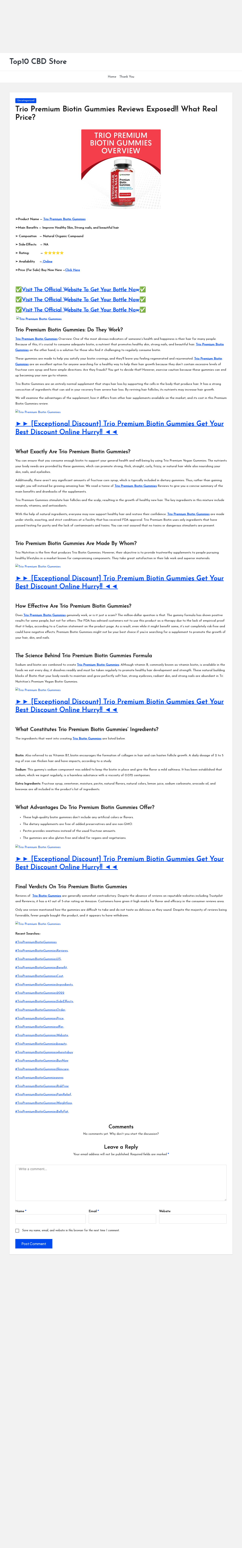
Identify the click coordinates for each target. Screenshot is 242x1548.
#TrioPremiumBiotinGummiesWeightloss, (43, 1103)
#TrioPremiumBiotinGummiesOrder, (40, 1010)
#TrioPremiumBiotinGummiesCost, (39, 976)
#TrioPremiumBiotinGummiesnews (39, 1077)
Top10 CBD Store (38, 62)
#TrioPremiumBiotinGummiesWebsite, (42, 1035)
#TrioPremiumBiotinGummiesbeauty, (41, 1043)
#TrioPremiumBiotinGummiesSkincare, (42, 1069)
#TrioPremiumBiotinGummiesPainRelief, (43, 1094)
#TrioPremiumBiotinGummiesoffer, (39, 1026)
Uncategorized (25, 100)
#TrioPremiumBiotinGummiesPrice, (39, 1018)
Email (94, 1211)
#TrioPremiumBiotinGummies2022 (39, 993)
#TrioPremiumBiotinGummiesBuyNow (41, 1060)
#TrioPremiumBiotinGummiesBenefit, (41, 967)
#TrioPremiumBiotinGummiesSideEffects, (44, 1001)
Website (165, 1211)
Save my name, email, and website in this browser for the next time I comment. (71, 1230)
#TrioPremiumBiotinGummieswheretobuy (44, 1052)
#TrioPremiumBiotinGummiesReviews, (41, 950)
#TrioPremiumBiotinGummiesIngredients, (44, 984)
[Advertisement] (113, 26)
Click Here (72, 270)
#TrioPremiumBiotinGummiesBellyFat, (42, 1111)
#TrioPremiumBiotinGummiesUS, (38, 959)
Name (20, 1211)
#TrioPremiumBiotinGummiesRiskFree (42, 1086)
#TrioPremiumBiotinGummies (36, 942)
